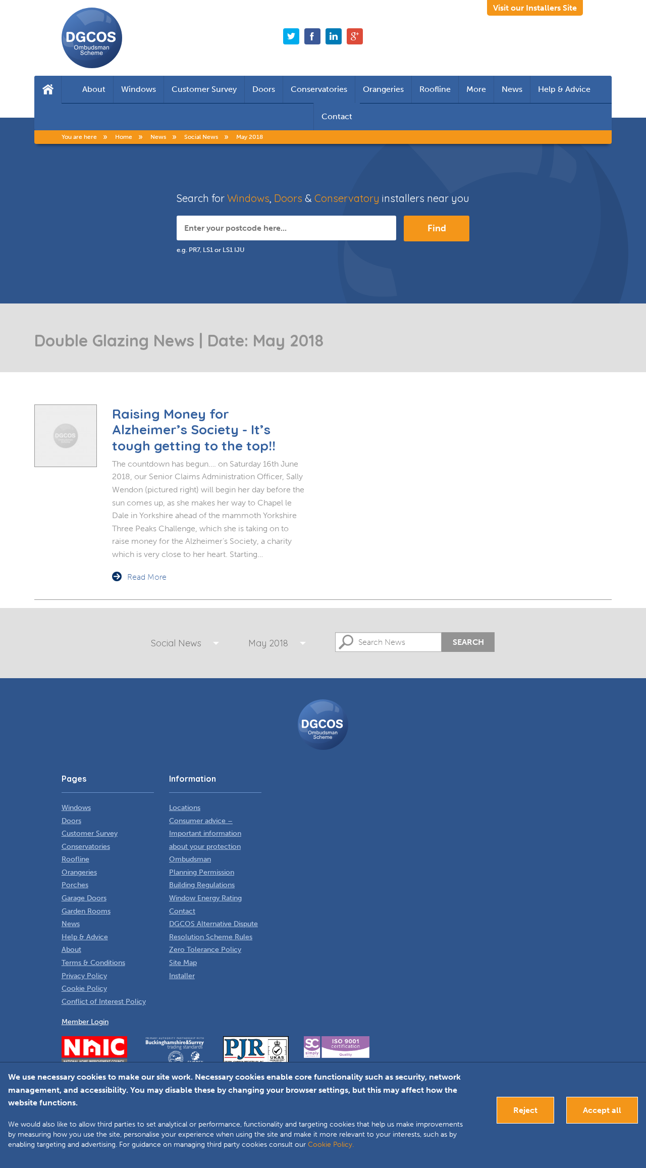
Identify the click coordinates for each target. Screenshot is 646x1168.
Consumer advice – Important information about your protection (205, 834)
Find (436, 228)
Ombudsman (190, 859)
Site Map (183, 962)
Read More (147, 577)
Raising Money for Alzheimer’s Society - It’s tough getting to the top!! (194, 429)
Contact (336, 116)
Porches (75, 885)
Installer (182, 976)
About (93, 89)
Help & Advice (564, 89)
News (512, 89)
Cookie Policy (84, 988)
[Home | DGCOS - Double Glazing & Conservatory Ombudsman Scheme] (92, 38)
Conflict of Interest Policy (104, 1001)
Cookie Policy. (331, 1144)
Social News (176, 643)
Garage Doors (84, 898)
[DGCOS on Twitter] (291, 36)
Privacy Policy (84, 976)
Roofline (435, 89)
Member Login (85, 1022)
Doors (263, 89)
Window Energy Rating (205, 898)
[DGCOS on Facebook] (312, 36)
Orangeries (383, 89)
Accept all (602, 1110)
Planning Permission (201, 872)
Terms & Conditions (93, 962)
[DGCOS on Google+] (355, 36)
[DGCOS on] (334, 36)
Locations (184, 807)
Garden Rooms (86, 911)
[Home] (47, 89)
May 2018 (268, 643)
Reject (525, 1110)
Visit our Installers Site (535, 8)
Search (468, 642)
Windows (138, 89)
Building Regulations (202, 885)
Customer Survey (204, 89)
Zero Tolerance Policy (205, 949)
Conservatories (319, 89)
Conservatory (347, 198)
